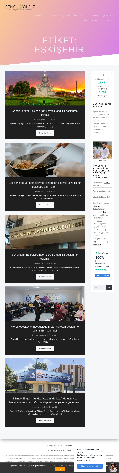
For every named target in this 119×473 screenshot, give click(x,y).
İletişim (110, 21)
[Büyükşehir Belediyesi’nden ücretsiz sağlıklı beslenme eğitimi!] (45, 232)
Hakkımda (40, 16)
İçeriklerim (108, 16)
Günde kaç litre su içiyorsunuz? (100, 216)
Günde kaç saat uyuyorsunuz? (99, 225)
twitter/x (60, 446)
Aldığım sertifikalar (100, 123)
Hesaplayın (97, 245)
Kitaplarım (92, 16)
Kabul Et (60, 469)
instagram (51, 446)
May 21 (54, 335)
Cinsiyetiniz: (98, 182)
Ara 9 (54, 191)
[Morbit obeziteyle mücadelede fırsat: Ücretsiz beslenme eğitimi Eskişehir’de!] (45, 304)
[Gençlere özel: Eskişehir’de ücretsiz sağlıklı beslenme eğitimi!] (45, 88)
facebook (68, 446)
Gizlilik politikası (99, 126)
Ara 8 (54, 263)
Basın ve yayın (99, 129)
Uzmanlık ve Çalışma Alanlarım (66, 16)
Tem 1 (54, 119)
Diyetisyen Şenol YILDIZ (42, 119)
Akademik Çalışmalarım (90, 21)
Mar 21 (54, 407)
